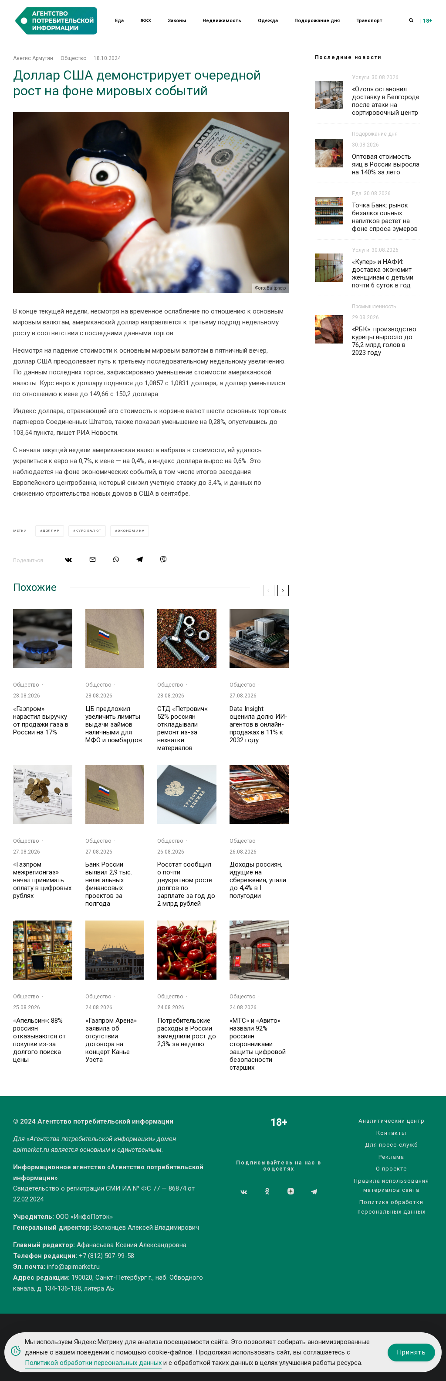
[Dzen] (290, 1192)
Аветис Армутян (33, 58)
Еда (119, 20)
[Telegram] (314, 1192)
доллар (51, 531)
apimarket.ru (31, 1150)
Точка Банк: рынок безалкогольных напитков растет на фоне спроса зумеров (385, 217)
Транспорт (369, 20)
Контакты (391, 1133)
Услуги (360, 77)
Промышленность (374, 307)
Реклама (391, 1157)
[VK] (243, 1192)
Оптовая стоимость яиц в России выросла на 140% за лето (385, 164)
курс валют (88, 531)
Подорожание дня (317, 20)
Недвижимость (222, 20)
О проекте (391, 1168)
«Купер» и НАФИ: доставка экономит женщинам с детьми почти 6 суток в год (382, 273)
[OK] (267, 1192)
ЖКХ (145, 20)
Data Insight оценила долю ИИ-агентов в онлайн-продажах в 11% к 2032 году (258, 724)
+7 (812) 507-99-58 (106, 1256)
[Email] (92, 559)
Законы (177, 20)
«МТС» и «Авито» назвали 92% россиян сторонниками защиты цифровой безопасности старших (258, 1044)
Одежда (268, 20)
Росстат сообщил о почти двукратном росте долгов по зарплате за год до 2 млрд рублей (186, 884)
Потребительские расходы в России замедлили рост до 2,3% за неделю (186, 1032)
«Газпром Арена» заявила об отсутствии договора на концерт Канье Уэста (111, 1040)
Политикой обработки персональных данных (93, 1363)
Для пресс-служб (391, 1144)
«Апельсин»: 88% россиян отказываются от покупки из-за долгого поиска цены (39, 1040)
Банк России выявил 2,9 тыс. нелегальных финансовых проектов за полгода (108, 884)
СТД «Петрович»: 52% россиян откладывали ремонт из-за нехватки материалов (183, 728)
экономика (131, 531)
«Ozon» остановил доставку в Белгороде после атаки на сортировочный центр (385, 101)
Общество (73, 58)
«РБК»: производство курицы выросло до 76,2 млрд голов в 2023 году (384, 341)
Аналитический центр (391, 1120)
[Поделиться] (68, 559)
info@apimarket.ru (73, 1267)
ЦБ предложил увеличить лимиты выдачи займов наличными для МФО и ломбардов (113, 724)
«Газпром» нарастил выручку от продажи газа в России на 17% (40, 720)
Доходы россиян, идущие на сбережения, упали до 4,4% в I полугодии (258, 880)
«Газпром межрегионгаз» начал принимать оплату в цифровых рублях (42, 880)
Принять (411, 1352)
